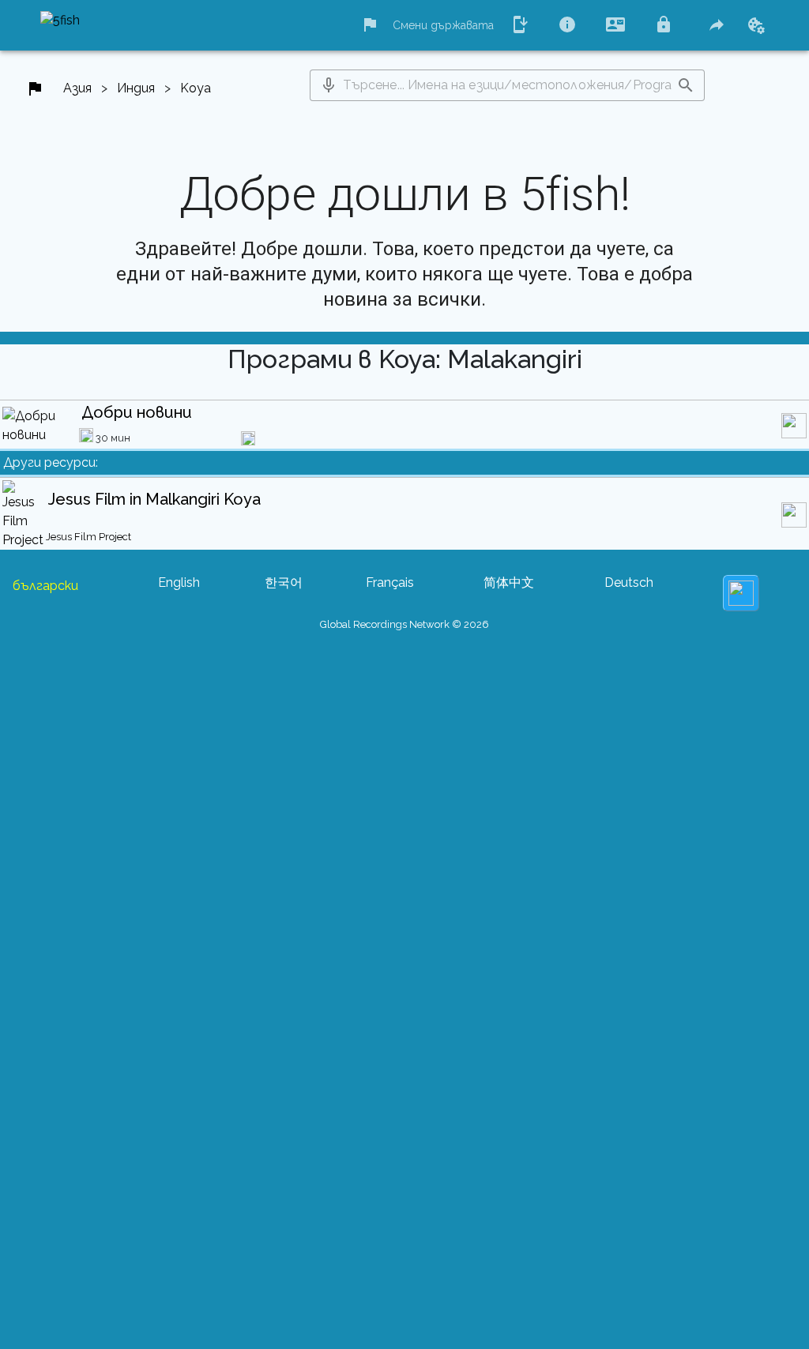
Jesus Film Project (88, 537)
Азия (77, 88)
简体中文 (509, 582)
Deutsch (628, 582)
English (179, 582)
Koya (195, 88)
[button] (328, 85)
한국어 (284, 582)
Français (390, 582)
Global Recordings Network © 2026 (404, 624)
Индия (136, 88)
